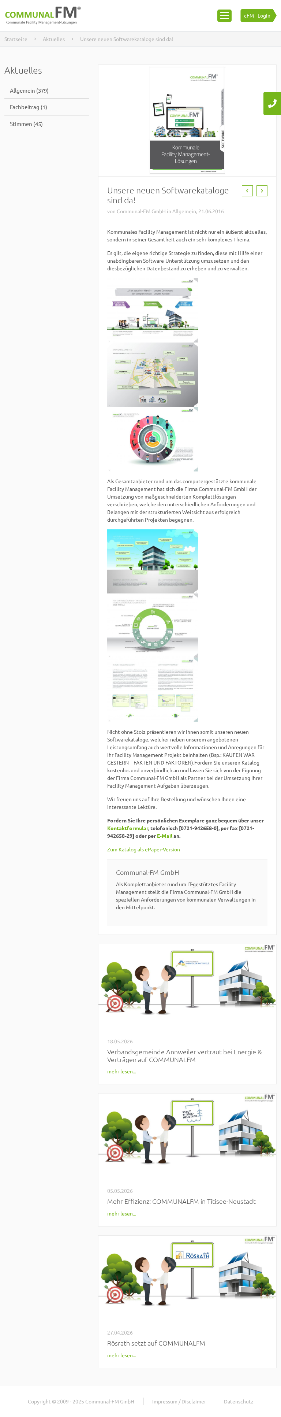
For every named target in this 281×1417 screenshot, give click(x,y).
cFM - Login (257, 15)
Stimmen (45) (26, 123)
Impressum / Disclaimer (179, 1401)
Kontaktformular (127, 828)
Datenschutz (239, 1401)
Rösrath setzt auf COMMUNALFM (156, 1343)
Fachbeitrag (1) (28, 106)
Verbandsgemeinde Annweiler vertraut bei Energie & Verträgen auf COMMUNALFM (184, 1055)
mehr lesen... (121, 1071)
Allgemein (184, 211)
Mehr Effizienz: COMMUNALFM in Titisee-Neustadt (181, 1201)
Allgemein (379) (29, 90)
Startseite (15, 39)
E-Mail (164, 835)
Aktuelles (54, 39)
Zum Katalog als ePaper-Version (143, 849)
